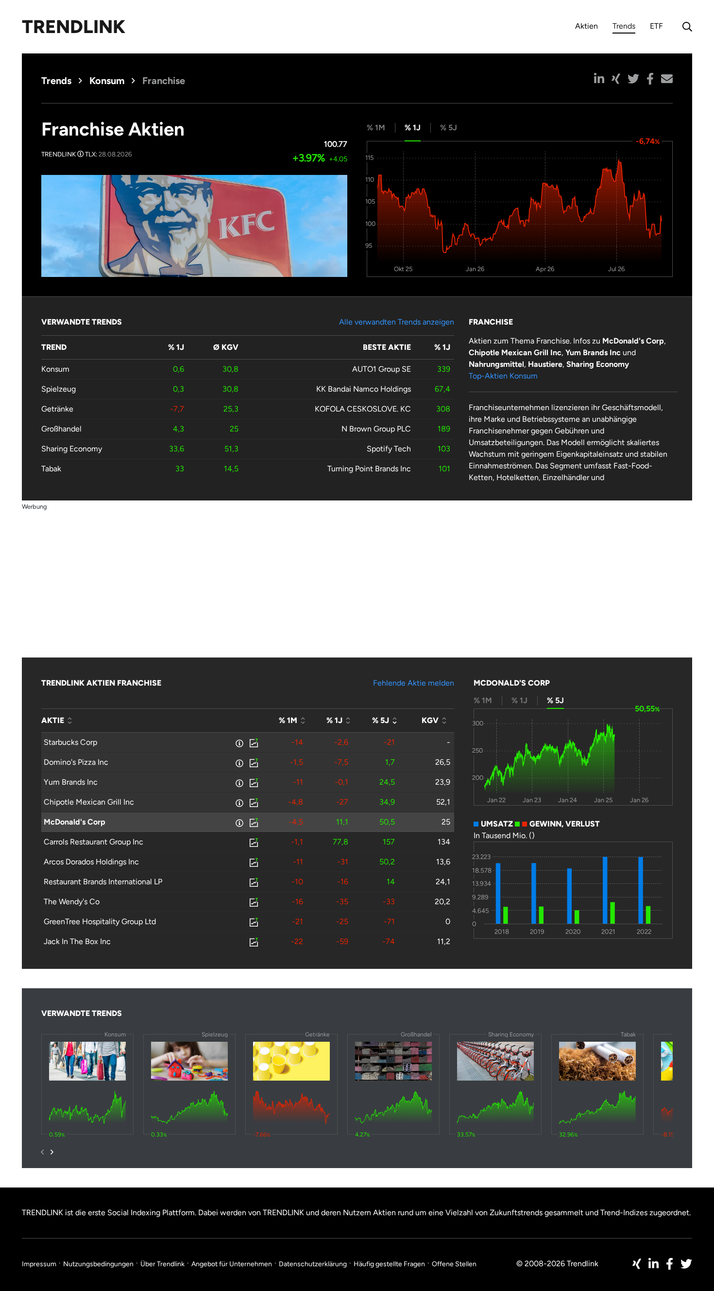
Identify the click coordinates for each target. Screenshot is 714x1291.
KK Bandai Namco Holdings (363, 389)
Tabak (51, 468)
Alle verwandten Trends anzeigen (396, 322)
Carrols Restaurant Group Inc (93, 841)
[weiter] (52, 1152)
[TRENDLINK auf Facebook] (669, 1264)
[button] (599, 79)
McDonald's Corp (74, 821)
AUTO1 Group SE (381, 369)
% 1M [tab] (376, 127)
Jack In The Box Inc (77, 941)
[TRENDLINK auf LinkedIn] (653, 1264)
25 (446, 821)
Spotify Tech (389, 448)
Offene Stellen (454, 1264)
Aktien (586, 26)
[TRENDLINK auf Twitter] (686, 1264)
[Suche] (685, 26)
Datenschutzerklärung (313, 1264)
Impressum (39, 1264)
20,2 (442, 901)
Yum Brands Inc (71, 782)
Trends (623, 27)
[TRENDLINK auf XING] (636, 1264)
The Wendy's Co (72, 901)
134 (444, 841)
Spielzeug (58, 389)
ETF (656, 26)
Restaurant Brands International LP (103, 881)
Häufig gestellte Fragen (389, 1264)
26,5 (442, 762)
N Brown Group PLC (376, 428)
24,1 (443, 881)
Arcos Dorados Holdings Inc (91, 861)
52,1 (443, 802)
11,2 (443, 941)
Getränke (57, 408)
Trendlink (73, 26)
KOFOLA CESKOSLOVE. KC (363, 408)
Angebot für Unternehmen (231, 1264)
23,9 (442, 782)
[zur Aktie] (253, 742)
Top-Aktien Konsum (503, 375)
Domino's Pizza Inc (76, 762)
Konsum (106, 80)
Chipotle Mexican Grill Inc (89, 802)
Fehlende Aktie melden (413, 683)
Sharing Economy (71, 448)
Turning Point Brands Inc (369, 468)
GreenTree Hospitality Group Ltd (100, 921)
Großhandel (61, 428)
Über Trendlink (162, 1264)
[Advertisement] (357, 580)
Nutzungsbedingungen (98, 1264)
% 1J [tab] (413, 127)
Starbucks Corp (70, 742)
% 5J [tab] (448, 127)
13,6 (443, 861)
